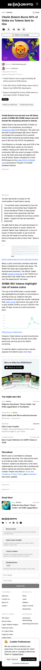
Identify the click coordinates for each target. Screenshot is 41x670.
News (4, 12)
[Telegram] (14, 29)
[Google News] (21, 523)
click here (27, 352)
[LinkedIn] (19, 29)
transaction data (8, 130)
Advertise (5, 596)
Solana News (6, 638)
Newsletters (26, 609)
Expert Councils (27, 606)
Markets (9, 12)
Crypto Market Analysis (10, 624)
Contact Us (6, 599)
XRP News (5, 618)
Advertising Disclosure (30, 624)
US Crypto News (7, 631)
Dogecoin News (7, 634)
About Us (5, 602)
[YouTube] (3, 29)
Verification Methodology (27, 619)
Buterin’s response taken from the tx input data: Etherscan (20, 259)
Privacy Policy (17, 474)
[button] (20, 531)
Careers (4, 606)
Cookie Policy (17, 654)
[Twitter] (8, 29)
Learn (24, 599)
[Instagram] (24, 29)
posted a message (15, 274)
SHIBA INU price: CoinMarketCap (12, 332)
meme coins (10, 302)
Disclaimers (32, 474)
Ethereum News (7, 628)
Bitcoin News (6, 621)
